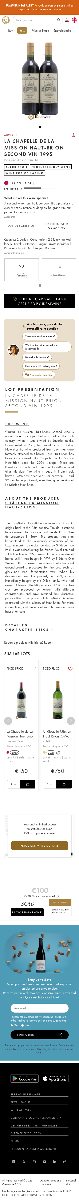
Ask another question (41, 375)
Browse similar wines (27, 912)
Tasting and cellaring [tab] (57, 225)
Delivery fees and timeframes (34, 1125)
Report (48, 642)
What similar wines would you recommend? (41, 346)
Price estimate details (39, 845)
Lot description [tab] (22, 226)
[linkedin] (54, 1161)
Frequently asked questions (34, 1149)
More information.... (15, 253)
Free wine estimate (25, 1094)
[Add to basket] (27, 784)
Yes (16, 1025)
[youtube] (44, 1161)
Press (15, 1141)
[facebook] (13, 1161)
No (27, 1025)
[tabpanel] (39, 246)
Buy (10, 30)
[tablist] (39, 226)
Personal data (71, 1182)
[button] (38, 80)
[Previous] (8, 721)
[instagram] (34, 1161)
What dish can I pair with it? (40, 336)
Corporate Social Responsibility (36, 1118)
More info (9, 217)
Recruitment (21, 1102)
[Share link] (73, 135)
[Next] (71, 721)
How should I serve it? (37, 357)
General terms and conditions (50, 1182)
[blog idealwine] (65, 1161)
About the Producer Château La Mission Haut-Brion (32, 502)
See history (60, 902)
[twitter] (24, 1161)
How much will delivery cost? (41, 366)
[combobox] (13, 784)
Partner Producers (26, 1133)
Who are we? (21, 1110)
